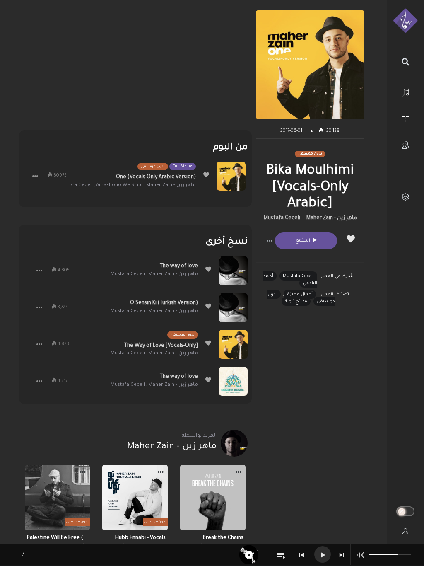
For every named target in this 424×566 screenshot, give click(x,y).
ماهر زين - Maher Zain (331, 218)
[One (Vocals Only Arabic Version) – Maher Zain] (231, 176)
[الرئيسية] (405, 91)
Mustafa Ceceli (282, 218)
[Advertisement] (135, 68)
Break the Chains (223, 538)
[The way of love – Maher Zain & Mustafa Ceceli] (233, 381)
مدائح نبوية (296, 301)
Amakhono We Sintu (119, 185)
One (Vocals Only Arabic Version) (156, 177)
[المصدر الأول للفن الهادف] (405, 21)
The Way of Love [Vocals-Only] (161, 346)
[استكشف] (405, 118)
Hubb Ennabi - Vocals (140, 538)
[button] (269, 240)
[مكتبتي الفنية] (405, 197)
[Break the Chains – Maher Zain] (213, 497)
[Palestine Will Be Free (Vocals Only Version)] (57, 497)
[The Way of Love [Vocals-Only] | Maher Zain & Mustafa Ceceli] (233, 344)
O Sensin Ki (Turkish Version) (164, 303)
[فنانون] (405, 145)
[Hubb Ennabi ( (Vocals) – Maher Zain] (135, 497)
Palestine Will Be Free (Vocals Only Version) (57, 538)
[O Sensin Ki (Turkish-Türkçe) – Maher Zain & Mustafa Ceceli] (233, 307)
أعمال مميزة (300, 294)
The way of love (179, 266)
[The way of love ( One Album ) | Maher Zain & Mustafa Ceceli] (233, 270)
